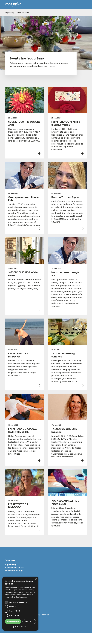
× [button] (36, 579)
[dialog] (20, 604)
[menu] (85, 4)
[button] (20, 626)
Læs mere (23, 597)
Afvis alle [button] (29, 621)
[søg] (78, 4)
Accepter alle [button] (13, 621)
